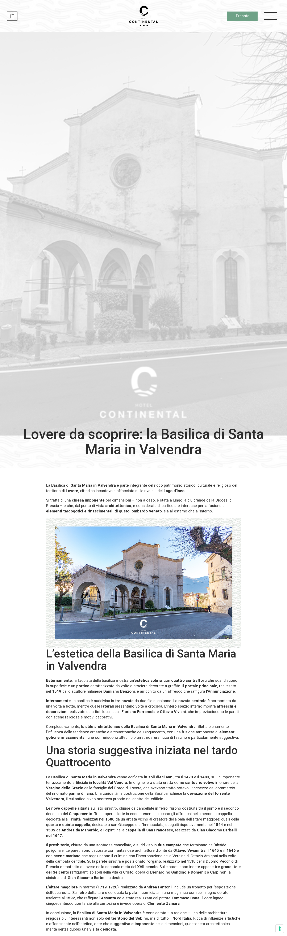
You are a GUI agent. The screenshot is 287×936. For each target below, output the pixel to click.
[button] (12, 16)
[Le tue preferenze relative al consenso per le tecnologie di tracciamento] (280, 929)
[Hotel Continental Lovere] (143, 16)
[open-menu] (270, 16)
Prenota (242, 16)
